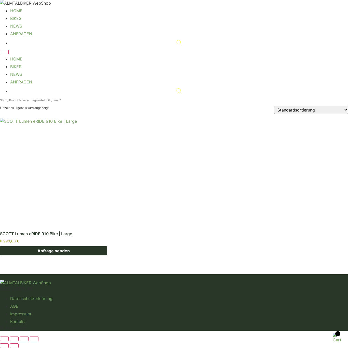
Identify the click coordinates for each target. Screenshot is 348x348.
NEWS (16, 26)
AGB (14, 306)
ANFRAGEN (21, 33)
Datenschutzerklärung (31, 298)
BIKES (15, 18)
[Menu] (4, 52)
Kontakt (17, 321)
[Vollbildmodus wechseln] (14, 339)
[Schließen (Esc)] (34, 339)
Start (3, 100)
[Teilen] (24, 339)
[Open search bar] (179, 42)
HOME (16, 10)
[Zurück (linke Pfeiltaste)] (4, 345)
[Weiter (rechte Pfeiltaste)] (14, 345)
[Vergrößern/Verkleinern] (4, 339)
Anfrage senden (53, 250)
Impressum (20, 313)
